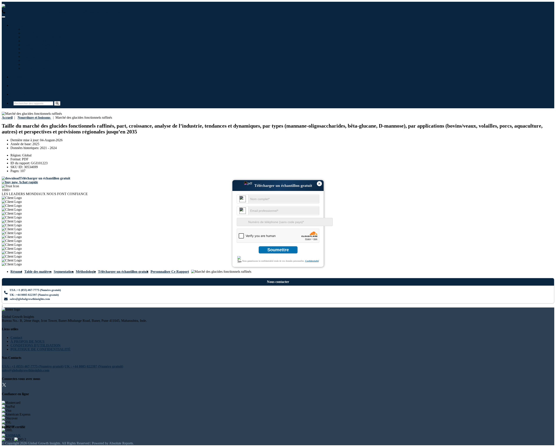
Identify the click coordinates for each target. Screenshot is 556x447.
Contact (19, 94)
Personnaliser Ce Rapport (170, 271)
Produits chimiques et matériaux (46, 60)
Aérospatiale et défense (39, 52)
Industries (20, 25)
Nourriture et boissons (39, 45)
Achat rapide (28, 182)
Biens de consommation (40, 68)
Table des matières (37, 271)
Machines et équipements (41, 37)
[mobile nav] (3, 17)
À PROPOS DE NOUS (27, 341)
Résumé (16, 271)
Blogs (17, 77)
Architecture (32, 64)
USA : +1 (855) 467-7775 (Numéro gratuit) (36, 12)
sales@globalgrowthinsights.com (30, 299)
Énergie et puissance (38, 49)
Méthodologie (86, 271)
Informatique (32, 29)
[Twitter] (4, 385)
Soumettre (278, 249)
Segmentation (64, 271)
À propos (20, 85)
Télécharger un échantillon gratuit (123, 271)
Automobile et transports (41, 41)
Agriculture (31, 56)
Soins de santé (33, 33)
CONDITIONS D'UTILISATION (35, 345)
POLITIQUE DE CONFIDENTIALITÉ (40, 349)
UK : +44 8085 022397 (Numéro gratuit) (97, 12)
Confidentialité (312, 261)
